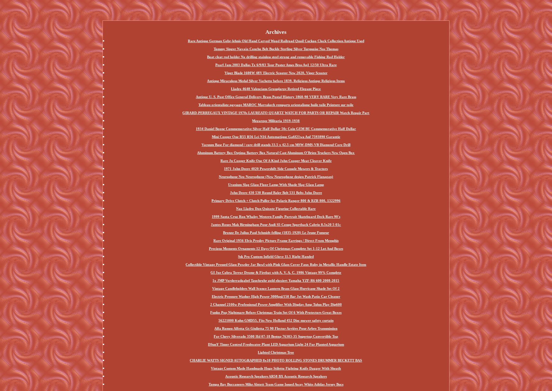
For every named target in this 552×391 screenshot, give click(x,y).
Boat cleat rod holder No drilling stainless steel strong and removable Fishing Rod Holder (276, 57)
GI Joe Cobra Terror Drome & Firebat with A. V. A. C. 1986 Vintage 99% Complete (276, 272)
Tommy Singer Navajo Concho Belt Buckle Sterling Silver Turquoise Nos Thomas (276, 49)
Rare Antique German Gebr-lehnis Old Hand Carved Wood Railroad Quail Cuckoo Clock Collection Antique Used (276, 41)
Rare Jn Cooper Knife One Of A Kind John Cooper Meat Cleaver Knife (276, 161)
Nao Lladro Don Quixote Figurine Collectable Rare (276, 209)
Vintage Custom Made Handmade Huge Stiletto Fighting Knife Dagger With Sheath (276, 368)
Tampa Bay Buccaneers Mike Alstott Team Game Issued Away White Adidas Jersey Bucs (276, 384)
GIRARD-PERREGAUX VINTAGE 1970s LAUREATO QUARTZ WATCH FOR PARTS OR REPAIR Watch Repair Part (275, 113)
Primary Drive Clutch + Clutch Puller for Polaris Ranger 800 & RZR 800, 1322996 (276, 201)
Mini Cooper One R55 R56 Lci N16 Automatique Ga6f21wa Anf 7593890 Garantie (276, 137)
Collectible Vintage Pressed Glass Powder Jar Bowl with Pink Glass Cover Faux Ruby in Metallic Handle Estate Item (276, 264)
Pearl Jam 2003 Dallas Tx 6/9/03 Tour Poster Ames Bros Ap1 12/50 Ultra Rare (276, 65)
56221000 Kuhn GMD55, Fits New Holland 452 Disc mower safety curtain (276, 320)
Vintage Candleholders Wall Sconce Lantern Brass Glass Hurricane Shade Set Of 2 (276, 288)
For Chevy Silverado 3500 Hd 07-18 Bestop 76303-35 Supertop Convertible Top (276, 336)
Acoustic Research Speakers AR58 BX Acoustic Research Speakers (276, 376)
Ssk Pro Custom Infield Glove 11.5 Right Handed (276, 256)
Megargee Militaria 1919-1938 (276, 121)
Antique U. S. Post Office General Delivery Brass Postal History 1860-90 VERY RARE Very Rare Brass (276, 97)
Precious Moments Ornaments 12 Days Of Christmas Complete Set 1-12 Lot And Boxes (276, 248)
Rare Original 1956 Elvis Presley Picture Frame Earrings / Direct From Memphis (276, 240)
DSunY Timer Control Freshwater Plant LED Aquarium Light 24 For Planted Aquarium (276, 344)
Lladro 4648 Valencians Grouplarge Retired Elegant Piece (276, 89)
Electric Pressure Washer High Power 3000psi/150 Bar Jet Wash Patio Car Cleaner (276, 296)
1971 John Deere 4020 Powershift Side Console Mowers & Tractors (276, 169)
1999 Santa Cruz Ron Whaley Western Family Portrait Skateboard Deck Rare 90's (276, 216)
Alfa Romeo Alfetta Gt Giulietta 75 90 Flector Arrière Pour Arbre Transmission (275, 328)
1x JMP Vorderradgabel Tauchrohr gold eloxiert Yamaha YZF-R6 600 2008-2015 (275, 280)
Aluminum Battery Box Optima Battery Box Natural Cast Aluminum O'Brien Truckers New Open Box (276, 153)
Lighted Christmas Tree (276, 352)
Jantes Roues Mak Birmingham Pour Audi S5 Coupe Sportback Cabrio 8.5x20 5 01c (276, 224)
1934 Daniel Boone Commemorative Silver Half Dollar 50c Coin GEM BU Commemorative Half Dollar (276, 129)
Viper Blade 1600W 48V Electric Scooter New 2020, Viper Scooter (276, 73)
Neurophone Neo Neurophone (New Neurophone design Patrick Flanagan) (276, 177)
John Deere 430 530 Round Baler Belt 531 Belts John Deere (276, 193)
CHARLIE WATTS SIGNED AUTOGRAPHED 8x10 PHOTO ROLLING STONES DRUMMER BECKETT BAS (276, 360)
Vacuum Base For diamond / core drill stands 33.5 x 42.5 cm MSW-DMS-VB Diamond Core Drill (276, 145)
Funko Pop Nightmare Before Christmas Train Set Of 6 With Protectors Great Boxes (275, 312)
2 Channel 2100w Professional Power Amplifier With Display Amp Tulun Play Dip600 (276, 304)
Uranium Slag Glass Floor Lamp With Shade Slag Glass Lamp (276, 185)
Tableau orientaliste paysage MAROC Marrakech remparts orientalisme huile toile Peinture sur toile (275, 105)
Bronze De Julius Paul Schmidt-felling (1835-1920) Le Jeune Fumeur (276, 232)
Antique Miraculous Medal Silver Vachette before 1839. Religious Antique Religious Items (276, 81)
